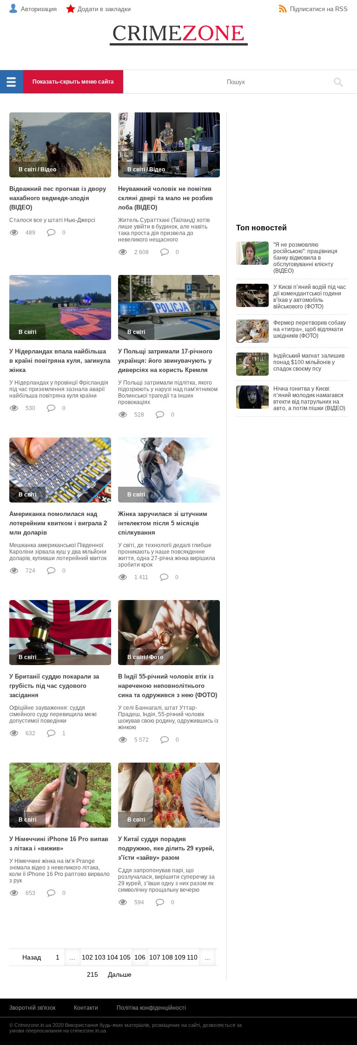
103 (100, 957)
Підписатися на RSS (319, 9)
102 (87, 957)
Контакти (86, 1008)
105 (125, 957)
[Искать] (338, 82)
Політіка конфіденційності (151, 1008)
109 (179, 957)
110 (192, 957)
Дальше (120, 974)
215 (92, 974)
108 (167, 957)
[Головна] (178, 35)
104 (112, 957)
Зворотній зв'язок (32, 1008)
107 (154, 957)
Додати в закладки (104, 9)
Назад (31, 957)
